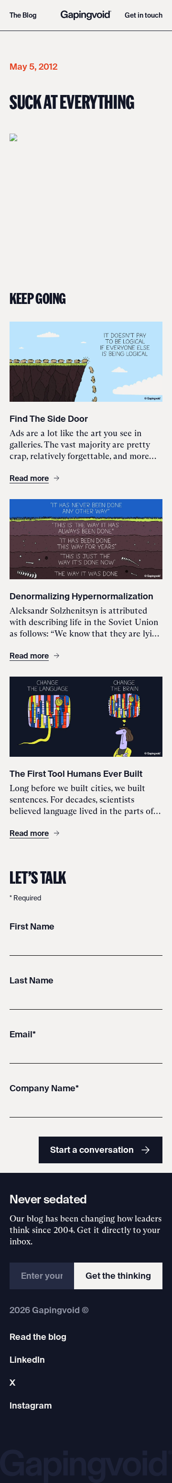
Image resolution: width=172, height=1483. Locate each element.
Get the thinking (118, 1276)
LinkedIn (27, 1360)
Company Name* (44, 1088)
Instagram (31, 1405)
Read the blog (38, 1337)
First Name (32, 926)
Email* (23, 1034)
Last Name (32, 980)
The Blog (23, 15)
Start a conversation (92, 1150)
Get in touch (143, 15)
